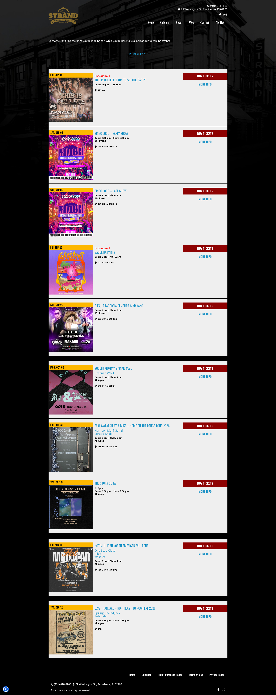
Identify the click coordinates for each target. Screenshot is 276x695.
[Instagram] (224, 14)
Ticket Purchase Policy (169, 675)
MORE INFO (205, 84)
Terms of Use (196, 675)
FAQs (191, 22)
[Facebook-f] (220, 14)
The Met (219, 22)
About (179, 22)
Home (151, 22)
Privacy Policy (216, 675)
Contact (204, 22)
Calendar (165, 22)
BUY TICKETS (205, 76)
